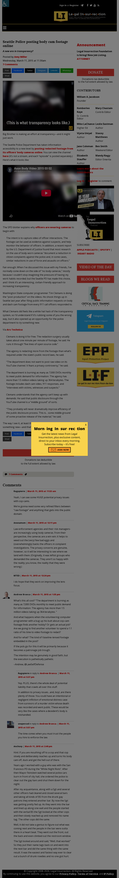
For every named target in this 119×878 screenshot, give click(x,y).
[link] (59, 424)
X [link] (85, 424)
